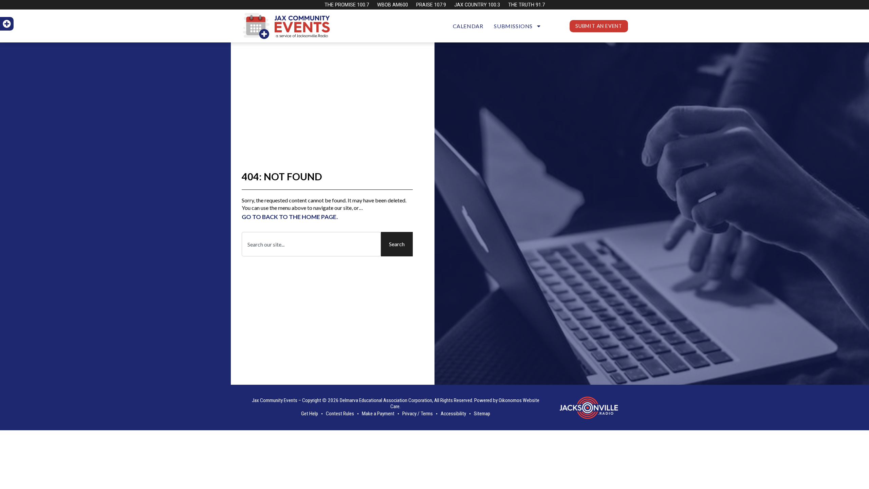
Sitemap (482, 414)
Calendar (468, 26)
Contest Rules (340, 414)
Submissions (513, 26)
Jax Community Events (274, 400)
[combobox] (311, 244)
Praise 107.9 (431, 5)
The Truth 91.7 (526, 5)
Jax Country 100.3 (477, 5)
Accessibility (453, 414)
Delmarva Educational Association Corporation (386, 400)
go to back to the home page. (290, 216)
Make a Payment (378, 414)
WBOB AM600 (392, 5)
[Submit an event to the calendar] (7, 24)
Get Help (309, 414)
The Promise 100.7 (347, 5)
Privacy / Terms (417, 414)
